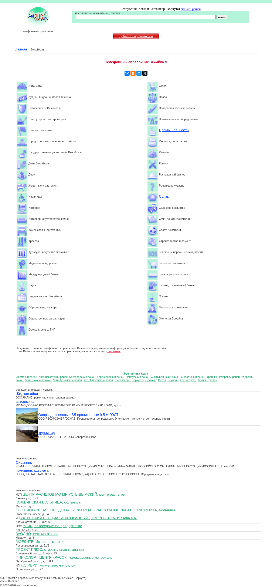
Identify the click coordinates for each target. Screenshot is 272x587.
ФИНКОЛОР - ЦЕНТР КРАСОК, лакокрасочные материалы (64, 557)
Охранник (24, 462)
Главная (20, 49)
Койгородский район (82, 376)
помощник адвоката (32, 470)
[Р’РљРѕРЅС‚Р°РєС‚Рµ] (127, 73)
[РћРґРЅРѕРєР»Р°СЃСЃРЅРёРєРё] (133, 73)
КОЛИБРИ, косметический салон (47, 565)
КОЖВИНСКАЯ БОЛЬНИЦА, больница (48, 502)
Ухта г (213, 380)
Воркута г (138, 380)
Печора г (172, 380)
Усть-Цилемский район (98, 380)
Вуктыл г (150, 380)
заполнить (113, 351)
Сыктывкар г (122, 380)
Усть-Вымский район (38, 380)
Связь (164, 196)
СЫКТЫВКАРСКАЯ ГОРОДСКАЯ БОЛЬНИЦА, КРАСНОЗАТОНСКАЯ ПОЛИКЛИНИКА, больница (95, 510)
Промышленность (174, 130)
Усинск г (203, 380)
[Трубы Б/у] (27, 441)
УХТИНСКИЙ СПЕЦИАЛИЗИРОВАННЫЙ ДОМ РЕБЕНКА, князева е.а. (78, 518)
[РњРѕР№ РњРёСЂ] (139, 73)
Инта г (162, 380)
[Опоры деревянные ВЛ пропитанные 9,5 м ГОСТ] (27, 423)
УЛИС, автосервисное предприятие (52, 526)
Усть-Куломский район (67, 380)
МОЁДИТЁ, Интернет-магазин (40, 542)
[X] (144, 73)
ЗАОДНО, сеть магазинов (37, 534)
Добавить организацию (136, 36)
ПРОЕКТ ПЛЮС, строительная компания (50, 549)
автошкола (25, 401)
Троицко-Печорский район (223, 376)
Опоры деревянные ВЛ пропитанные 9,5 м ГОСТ (78, 415)
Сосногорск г (188, 380)
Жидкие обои (27, 393)
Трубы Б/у (46, 433)
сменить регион (191, 9)
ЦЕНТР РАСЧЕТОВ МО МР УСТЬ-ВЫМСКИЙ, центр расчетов (74, 494)
